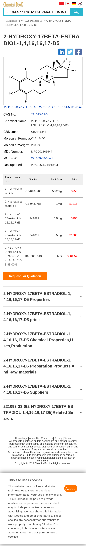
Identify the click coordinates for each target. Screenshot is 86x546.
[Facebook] (78, 52)
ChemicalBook (13, 20)
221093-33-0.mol (42, 158)
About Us (34, 438)
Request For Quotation (25, 276)
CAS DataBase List (34, 20)
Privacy (58, 438)
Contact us (47, 438)
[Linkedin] (61, 52)
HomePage (21, 438)
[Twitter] (70, 52)
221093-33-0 (39, 114)
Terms (67, 438)
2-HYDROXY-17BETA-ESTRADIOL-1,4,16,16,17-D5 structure (43, 107)
